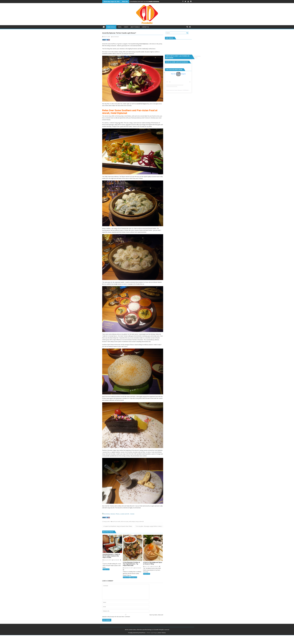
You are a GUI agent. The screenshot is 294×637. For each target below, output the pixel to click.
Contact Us (145, 27)
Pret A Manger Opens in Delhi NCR (141, 1)
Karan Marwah (115, 36)
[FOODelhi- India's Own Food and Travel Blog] (104, 27)
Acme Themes (162, 632)
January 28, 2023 (107, 560)
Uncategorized (134, 577)
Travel (120, 27)
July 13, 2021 (147, 566)
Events (126, 27)
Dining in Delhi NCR (139, 521)
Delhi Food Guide (124, 521)
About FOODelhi (135, 27)
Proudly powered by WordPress (136, 632)
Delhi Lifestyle (132, 521)
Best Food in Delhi (116, 521)
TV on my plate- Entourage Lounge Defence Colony (148, 526)
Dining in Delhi (111, 27)
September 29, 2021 (128, 568)
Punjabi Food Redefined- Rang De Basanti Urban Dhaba (118, 526)
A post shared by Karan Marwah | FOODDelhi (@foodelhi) (180, 90)
